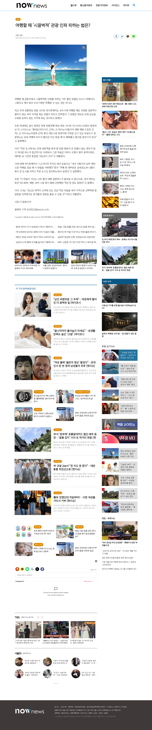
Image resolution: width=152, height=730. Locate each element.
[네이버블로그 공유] (133, 38)
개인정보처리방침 (80, 707)
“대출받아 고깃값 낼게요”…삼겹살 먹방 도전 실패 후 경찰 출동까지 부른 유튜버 (26, 641)
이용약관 (70, 707)
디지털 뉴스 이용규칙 (113, 707)
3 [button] (57, 683)
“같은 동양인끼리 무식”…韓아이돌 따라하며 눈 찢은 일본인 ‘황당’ (81, 641)
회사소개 (63, 707)
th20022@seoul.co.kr (38, 209)
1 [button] (54, 683)
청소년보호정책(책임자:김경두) (96, 707)
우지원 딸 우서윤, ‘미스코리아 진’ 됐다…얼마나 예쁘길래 (53, 641)
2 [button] (55, 683)
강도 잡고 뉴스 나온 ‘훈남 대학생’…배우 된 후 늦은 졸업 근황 (88, 674)
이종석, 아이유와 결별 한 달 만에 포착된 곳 (60, 661)
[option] (26, 633)
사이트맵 (123, 707)
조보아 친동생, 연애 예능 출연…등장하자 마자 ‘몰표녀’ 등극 (32, 674)
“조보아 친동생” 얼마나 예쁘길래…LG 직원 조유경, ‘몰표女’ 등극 (89, 663)
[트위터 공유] (122, 38)
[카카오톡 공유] (127, 38)
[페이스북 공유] (116, 38)
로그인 (57, 707)
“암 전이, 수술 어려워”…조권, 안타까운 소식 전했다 (60, 674)
